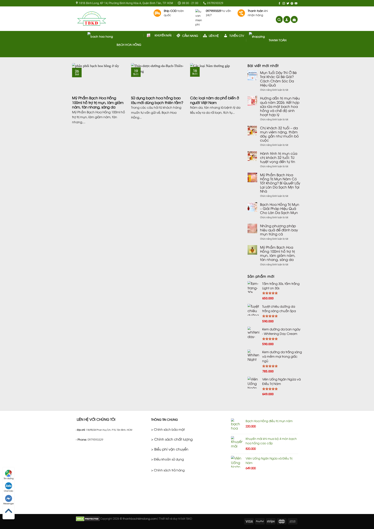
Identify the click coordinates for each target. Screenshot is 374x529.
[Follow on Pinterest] (292, 3)
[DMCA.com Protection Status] (88, 518)
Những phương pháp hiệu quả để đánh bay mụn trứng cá (279, 230)
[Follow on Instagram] (283, 3)
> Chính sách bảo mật (168, 429)
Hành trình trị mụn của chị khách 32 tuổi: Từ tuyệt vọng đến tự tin (278, 157)
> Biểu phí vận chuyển (169, 449)
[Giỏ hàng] (294, 19)
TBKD (189, 518)
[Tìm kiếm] (279, 19)
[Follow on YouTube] (296, 3)
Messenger (8, 503)
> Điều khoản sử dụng (167, 459)
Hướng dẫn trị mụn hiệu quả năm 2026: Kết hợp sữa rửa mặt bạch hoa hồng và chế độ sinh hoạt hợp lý (280, 106)
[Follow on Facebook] (279, 3)
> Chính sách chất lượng (172, 439)
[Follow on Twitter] (288, 3)
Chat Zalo (8, 490)
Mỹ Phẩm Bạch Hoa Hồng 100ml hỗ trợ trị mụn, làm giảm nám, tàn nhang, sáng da (277, 253)
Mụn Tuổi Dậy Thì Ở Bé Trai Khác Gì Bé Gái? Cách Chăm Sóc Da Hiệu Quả (278, 78)
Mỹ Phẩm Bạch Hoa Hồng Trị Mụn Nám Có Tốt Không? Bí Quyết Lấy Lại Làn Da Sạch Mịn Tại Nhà (280, 183)
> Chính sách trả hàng (168, 470)
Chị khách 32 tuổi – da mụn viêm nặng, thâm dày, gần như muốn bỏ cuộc (279, 134)
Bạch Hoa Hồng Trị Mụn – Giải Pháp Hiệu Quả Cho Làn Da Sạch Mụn (279, 208)
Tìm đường (9, 478)
